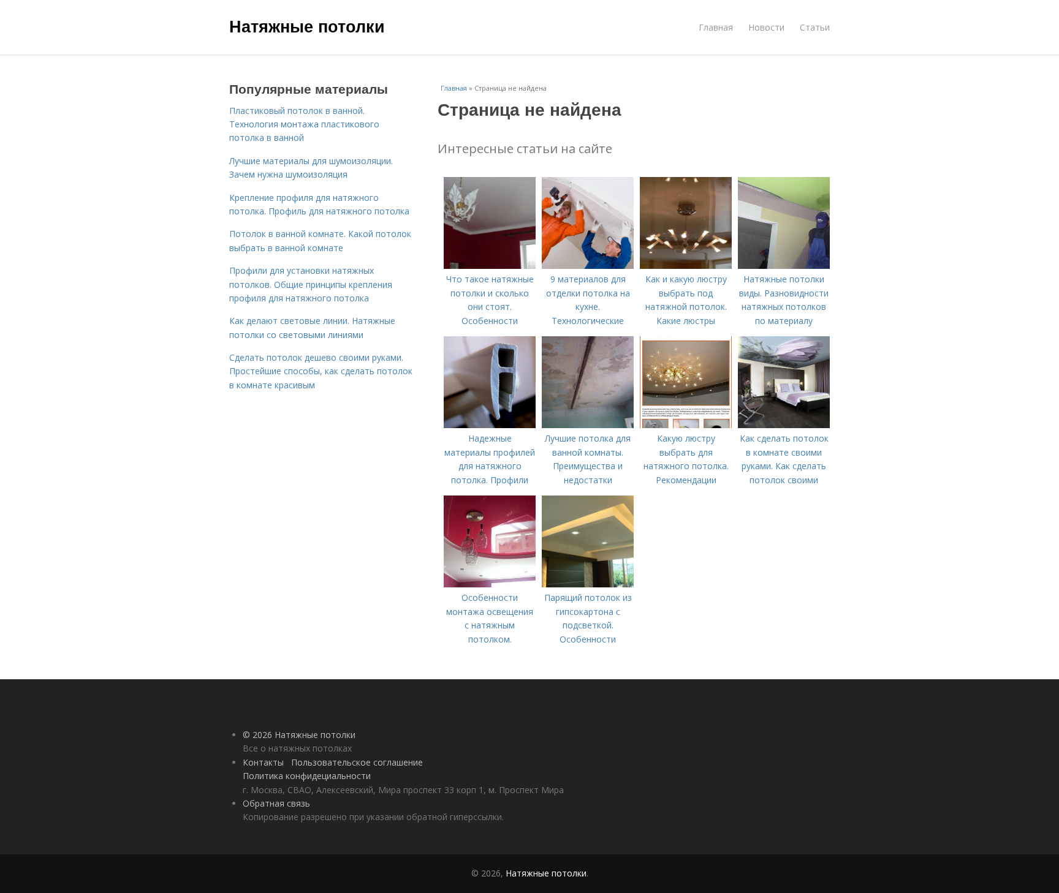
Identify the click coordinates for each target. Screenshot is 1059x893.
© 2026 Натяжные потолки (299, 734)
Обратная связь (276, 803)
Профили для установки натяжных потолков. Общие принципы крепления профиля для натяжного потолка (310, 284)
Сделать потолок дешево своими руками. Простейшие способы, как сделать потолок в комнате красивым (320, 371)
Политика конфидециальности (307, 776)
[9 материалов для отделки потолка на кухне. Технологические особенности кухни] (588, 265)
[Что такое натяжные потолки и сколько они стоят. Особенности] (490, 265)
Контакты (263, 762)
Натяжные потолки (307, 25)
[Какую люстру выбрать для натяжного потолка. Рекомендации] (686, 425)
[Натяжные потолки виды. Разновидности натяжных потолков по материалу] (784, 265)
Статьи (815, 27)
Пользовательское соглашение (357, 762)
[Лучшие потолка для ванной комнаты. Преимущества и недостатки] (588, 425)
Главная (716, 27)
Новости (766, 27)
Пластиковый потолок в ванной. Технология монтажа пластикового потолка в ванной (304, 124)
